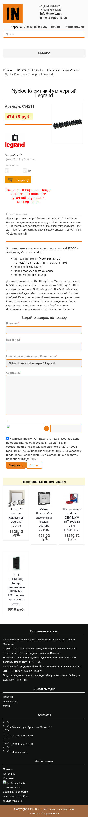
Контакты (8, 778)
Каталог (44, 52)
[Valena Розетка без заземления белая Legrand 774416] (44, 498)
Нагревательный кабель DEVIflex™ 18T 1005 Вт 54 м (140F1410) (74, 519)
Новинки (8, 697)
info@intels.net (51, 13)
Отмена (34, 465)
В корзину (22, 180)
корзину (28, 266)
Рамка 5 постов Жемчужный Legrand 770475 (16, 517)
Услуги (7, 705)
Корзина (16, 27)
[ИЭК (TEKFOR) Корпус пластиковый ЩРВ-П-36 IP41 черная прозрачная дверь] (16, 564)
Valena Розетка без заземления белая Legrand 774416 (44, 519)
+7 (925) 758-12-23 (50, 9)
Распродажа (10, 701)
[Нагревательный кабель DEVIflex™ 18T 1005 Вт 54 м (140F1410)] (72, 498)
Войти (55, 26)
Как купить (9, 773)
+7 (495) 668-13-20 (50, 6)
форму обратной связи (38, 271)
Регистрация (74, 26)
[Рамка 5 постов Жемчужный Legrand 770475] (16, 498)
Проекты (8, 769)
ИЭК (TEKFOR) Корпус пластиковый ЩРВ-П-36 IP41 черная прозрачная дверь (16, 589)
